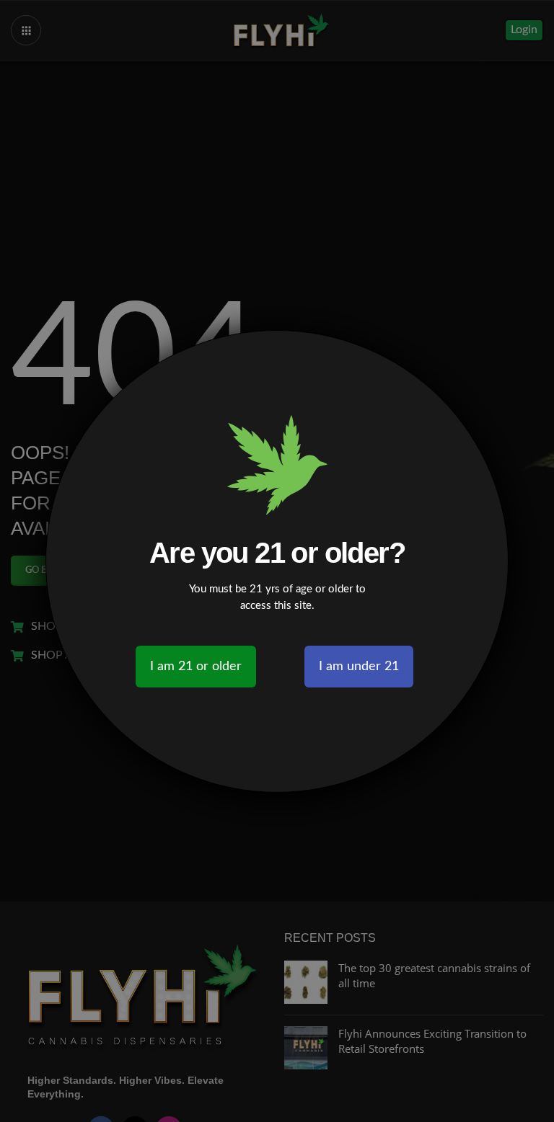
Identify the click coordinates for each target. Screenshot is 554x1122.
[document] (277, 561)
